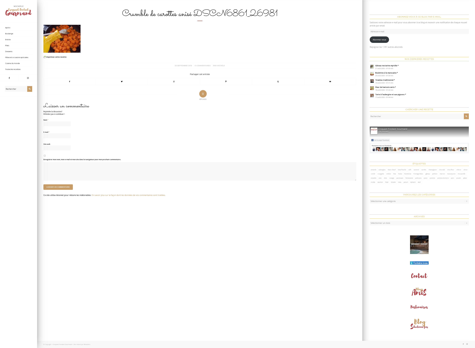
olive (385, 178)
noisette (373, 178)
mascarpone (451, 174)
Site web (46, 144)
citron (465, 170)
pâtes (465, 178)
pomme (432, 178)
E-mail (46, 132)
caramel (416, 170)
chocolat (442, 170)
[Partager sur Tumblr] (278, 81)
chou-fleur (450, 170)
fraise (400, 174)
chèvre (458, 170)
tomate (393, 182)
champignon (432, 170)
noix (380, 178)
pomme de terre (443, 178)
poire (425, 178)
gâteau (428, 174)
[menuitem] (18, 28)
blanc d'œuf (392, 170)
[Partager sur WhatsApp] (174, 81)
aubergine (382, 170)
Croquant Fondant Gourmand (392, 129)
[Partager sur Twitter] (122, 81)
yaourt (406, 182)
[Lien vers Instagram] (28, 78)
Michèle (221, 66)
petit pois (418, 178)
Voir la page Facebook (381, 140)
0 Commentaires (203, 66)
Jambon (434, 174)
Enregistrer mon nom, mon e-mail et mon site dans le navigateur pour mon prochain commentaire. (82, 159)
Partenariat (409, 178)
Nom (45, 120)
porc (452, 178)
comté (373, 174)
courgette (381, 174)
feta (394, 174)
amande (373, 170)
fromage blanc (418, 174)
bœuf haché (402, 170)
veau (399, 182)
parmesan (399, 178)
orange (391, 178)
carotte (423, 170)
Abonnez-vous (379, 39)
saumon (380, 182)
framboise (407, 174)
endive (388, 174)
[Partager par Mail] (330, 81)
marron (442, 174)
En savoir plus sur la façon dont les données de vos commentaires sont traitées (128, 195)
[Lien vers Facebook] (9, 78)
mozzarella (461, 174)
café (409, 170)
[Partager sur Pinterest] (226, 81)
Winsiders (87, 344)
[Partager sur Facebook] (70, 81)
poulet (458, 178)
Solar (387, 182)
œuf (419, 182)
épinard (413, 182)
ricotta (373, 182)
